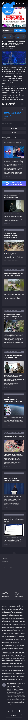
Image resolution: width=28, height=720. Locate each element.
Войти (23, 3)
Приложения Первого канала (8, 567)
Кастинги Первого (6, 570)
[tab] (8, 30)
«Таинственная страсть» (7, 643)
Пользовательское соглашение (9, 576)
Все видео (4, 573)
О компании (4, 558)
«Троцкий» (4, 642)
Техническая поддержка (7, 582)
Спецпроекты (5, 561)
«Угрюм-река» (13, 640)
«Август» (9, 639)
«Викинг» (20, 640)
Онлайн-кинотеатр (6, 564)
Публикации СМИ (6, 588)
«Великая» (9, 642)
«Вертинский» (16, 642)
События (4, 585)
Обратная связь (5, 579)
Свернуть (14, 554)
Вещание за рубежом (19, 596)
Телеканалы (19, 680)
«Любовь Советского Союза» (18, 639)
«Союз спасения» (6, 640)
